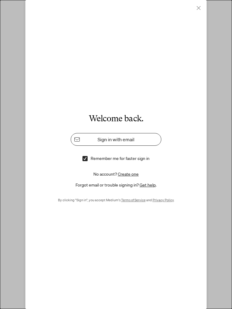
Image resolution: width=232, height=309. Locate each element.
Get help (148, 185)
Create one (128, 174)
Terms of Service (133, 200)
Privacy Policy (163, 200)
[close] (198, 8)
